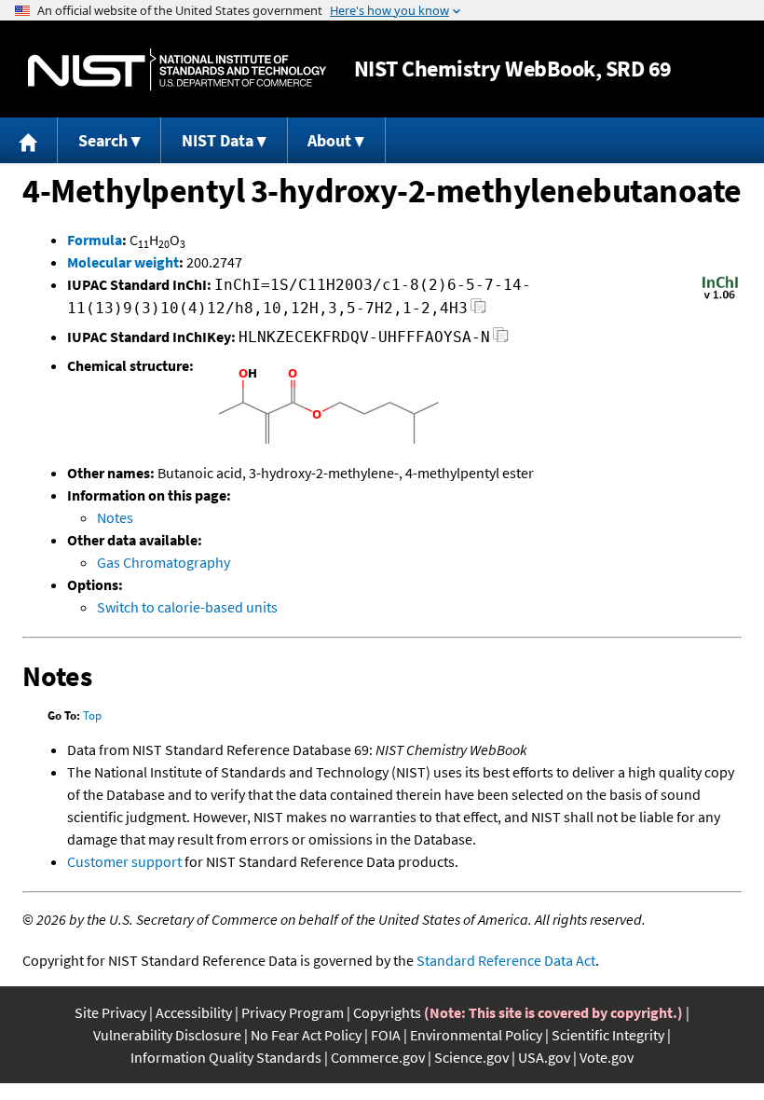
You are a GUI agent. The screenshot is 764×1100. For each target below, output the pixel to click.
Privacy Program (292, 1012)
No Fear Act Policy (306, 1034)
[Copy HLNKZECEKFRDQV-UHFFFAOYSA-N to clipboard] (501, 339)
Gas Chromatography (163, 562)
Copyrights (387, 1012)
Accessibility (194, 1012)
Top (92, 715)
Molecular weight (123, 262)
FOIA (386, 1034)
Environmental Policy (476, 1034)
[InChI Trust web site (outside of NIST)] (720, 297)
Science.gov (471, 1057)
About (329, 140)
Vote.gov (607, 1057)
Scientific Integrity (608, 1034)
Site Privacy (110, 1012)
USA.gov (544, 1057)
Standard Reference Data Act (505, 960)
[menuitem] (29, 140)
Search (103, 140)
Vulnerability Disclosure (167, 1034)
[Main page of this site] (29, 140)
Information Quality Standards (225, 1057)
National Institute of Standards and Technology (177, 69)
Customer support (124, 861)
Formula (94, 239)
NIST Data (217, 140)
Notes (115, 517)
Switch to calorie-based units (187, 607)
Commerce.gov (378, 1057)
